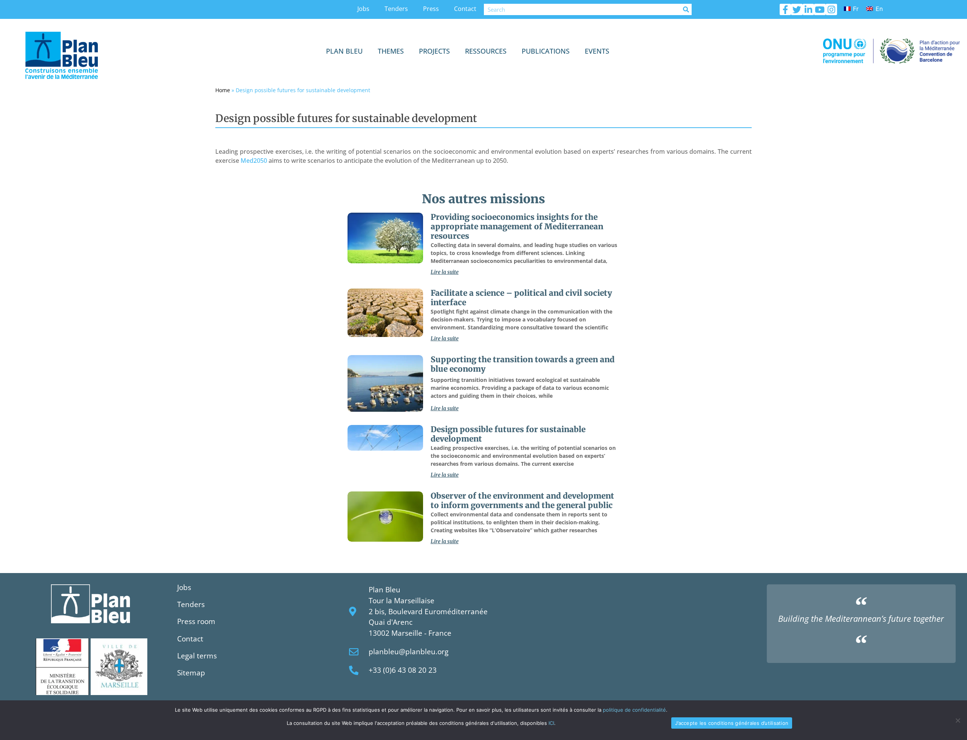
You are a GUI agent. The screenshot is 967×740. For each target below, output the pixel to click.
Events (597, 51)
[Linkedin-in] (808, 9)
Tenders (396, 9)
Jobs (363, 9)
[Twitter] (796, 9)
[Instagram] (831, 9)
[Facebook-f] (785, 9)
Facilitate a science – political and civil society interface (521, 297)
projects (434, 51)
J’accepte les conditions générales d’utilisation (731, 723)
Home (222, 90)
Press (431, 9)
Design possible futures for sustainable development (508, 434)
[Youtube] (819, 9)
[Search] (686, 9)
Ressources (486, 51)
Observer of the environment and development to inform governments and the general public (522, 500)
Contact (465, 9)
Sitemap (191, 672)
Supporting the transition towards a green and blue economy (523, 364)
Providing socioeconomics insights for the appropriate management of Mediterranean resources (517, 226)
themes (391, 51)
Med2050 (254, 160)
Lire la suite (445, 272)
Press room (196, 621)
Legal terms (197, 655)
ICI (551, 723)
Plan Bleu (344, 51)
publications (546, 51)
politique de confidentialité (634, 710)
